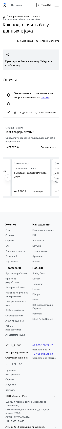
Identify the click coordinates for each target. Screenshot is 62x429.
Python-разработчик (16, 273)
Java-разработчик (15, 287)
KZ (20, 364)
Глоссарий (11, 256)
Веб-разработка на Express (42, 307)
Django (36, 294)
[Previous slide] (8, 177)
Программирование (43, 230)
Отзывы (9, 235)
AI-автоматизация (15, 334)
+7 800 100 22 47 (42, 345)
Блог (7, 245)
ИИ (34, 235)
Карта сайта (12, 261)
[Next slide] (54, 177)
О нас (8, 230)
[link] (31, 60)
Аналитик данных (14, 320)
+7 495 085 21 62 (42, 353)
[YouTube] (13, 345)
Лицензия (10, 384)
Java (35, 16)
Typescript (37, 284)
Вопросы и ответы (19, 16)
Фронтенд (37, 256)
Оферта (9, 379)
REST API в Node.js (42, 319)
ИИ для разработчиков (13, 328)
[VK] (19, 345)
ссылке (45, 97)
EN (14, 364)
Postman (37, 313)
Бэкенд (36, 261)
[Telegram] (7, 345)
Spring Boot (38, 273)
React (35, 299)
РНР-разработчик (14, 310)
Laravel (36, 289)
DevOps (36, 245)
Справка (10, 240)
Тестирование (40, 251)
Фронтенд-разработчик (12, 280)
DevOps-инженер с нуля (15, 303)
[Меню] (56, 5)
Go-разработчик (14, 315)
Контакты (10, 390)
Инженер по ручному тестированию (16, 294)
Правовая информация (12, 372)
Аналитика (38, 240)
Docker (36, 278)
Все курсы (16, 5)
